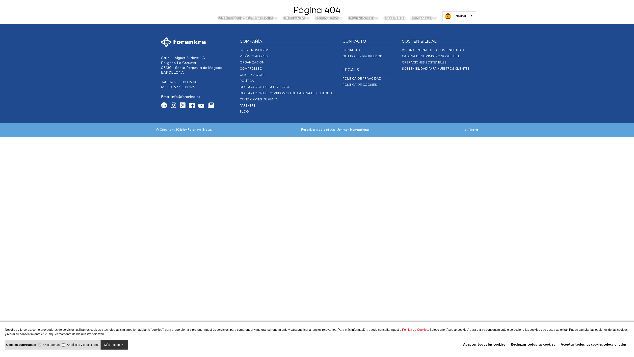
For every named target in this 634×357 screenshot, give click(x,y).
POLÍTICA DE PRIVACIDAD (362, 78)
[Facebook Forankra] (193, 107)
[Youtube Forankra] (203, 107)
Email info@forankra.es (180, 97)
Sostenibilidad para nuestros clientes (436, 68)
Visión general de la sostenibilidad (433, 50)
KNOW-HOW (327, 18)
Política (247, 81)
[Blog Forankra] (212, 107)
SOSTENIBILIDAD (419, 41)
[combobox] (459, 16)
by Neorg (471, 129)
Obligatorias (51, 345)
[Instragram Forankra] (175, 107)
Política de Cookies (415, 329)
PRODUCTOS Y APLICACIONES (246, 18)
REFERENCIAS (362, 18)
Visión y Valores (254, 56)
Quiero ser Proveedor (362, 56)
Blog (244, 111)
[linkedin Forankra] (166, 107)
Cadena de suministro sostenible (431, 56)
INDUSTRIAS (294, 18)
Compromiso (251, 68)
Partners (248, 105)
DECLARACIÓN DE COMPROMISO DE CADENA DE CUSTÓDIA (286, 93)
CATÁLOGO (394, 18)
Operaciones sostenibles (424, 62)
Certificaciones (253, 75)
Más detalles (113, 345)
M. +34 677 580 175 (178, 87)
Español (459, 16)
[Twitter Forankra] (184, 107)
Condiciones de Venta (259, 99)
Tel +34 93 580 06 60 (179, 82)
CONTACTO (422, 18)
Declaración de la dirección (265, 87)
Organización (252, 62)
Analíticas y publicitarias (83, 345)
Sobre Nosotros (254, 50)
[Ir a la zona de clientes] (494, 17)
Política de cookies (360, 85)
